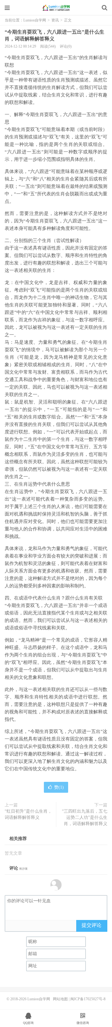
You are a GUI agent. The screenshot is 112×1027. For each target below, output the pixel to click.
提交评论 (91, 925)
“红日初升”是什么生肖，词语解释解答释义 (28, 814)
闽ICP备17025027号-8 (87, 999)
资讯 (55, 20)
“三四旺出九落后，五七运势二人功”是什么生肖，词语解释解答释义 (84, 817)
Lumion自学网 (56, 8)
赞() (59, 787)
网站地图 (60, 999)
